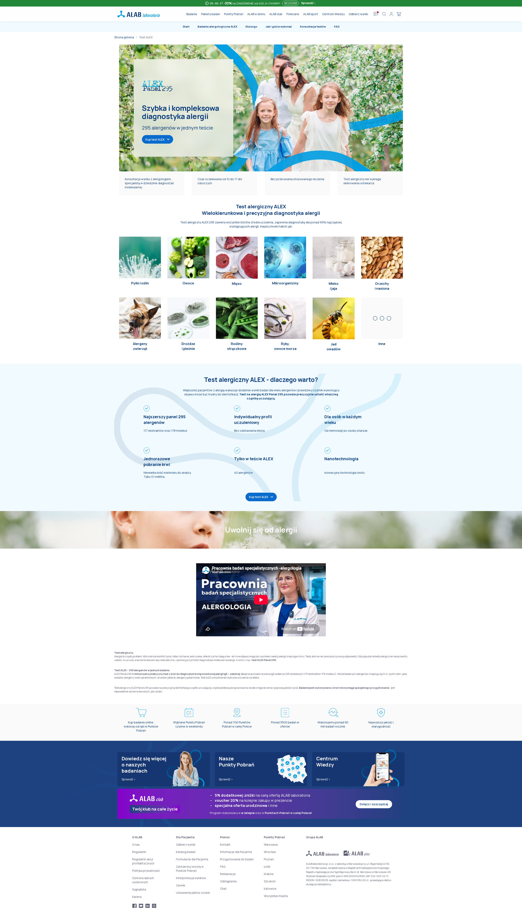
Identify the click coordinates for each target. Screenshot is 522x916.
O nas (136, 844)
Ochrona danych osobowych (143, 880)
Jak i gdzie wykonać (278, 26)
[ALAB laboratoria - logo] (138, 14)
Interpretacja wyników (191, 878)
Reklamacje (228, 874)
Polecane (292, 14)
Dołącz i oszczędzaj (374, 804)
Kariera (137, 897)
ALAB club (275, 14)
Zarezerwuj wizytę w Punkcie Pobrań (190, 869)
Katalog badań (186, 852)
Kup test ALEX (155, 139)
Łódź (267, 866)
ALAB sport (310, 14)
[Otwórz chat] (376, 14)
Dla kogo (251, 26)
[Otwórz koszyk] (399, 14)
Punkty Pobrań (233, 14)
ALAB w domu (256, 14)
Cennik (180, 885)
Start (186, 26)
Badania (191, 14)
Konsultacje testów (313, 26)
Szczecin (270, 881)
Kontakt (225, 844)
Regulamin (139, 852)
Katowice (270, 888)
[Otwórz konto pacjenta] (391, 14)
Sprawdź (307, 3)
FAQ (337, 26)
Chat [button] (223, 888)
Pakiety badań (210, 14)
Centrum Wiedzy (333, 14)
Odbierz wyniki (358, 14)
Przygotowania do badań (237, 859)
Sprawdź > (129, 779)
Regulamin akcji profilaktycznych (143, 861)
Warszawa (271, 844)
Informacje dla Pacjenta (236, 852)
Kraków (269, 874)
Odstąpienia (228, 881)
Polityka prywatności (146, 871)
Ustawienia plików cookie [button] (193, 893)
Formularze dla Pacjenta (192, 859)
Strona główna (124, 37)
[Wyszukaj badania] (384, 14)
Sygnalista (139, 889)
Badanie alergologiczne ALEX (217, 26)
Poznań (269, 859)
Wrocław (270, 852)
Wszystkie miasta (276, 896)
